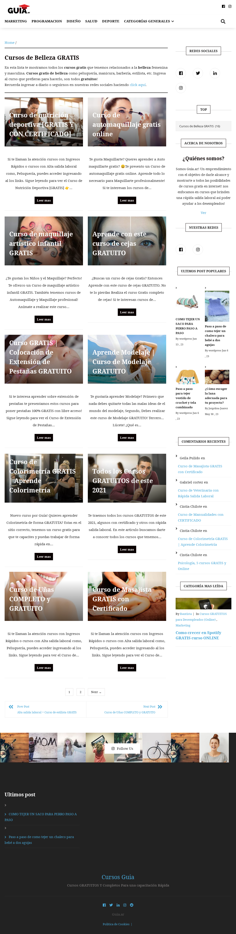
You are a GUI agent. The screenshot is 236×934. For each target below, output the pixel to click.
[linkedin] (215, 73)
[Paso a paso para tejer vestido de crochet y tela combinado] (188, 375)
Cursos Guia (118, 877)
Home (10, 42)
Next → (96, 692)
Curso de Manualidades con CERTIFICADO (201, 517)
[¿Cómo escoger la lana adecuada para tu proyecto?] (217, 375)
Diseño (74, 21)
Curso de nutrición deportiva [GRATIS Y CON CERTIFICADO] (41, 124)
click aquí (138, 84)
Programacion (47, 21)
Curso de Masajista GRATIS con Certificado (122, 599)
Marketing (16, 21)
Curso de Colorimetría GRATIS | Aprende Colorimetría (203, 541)
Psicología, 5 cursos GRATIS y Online (202, 565)
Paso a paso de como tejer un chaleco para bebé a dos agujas (215, 335)
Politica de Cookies (116, 924)
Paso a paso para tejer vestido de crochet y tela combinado (186, 398)
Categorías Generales (147, 21)
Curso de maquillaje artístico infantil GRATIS (41, 243)
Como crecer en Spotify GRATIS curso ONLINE (198, 635)
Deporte (110, 21)
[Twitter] (198, 73)
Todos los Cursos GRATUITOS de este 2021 (122, 480)
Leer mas (44, 200)
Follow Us (125, 748)
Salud (91, 21)
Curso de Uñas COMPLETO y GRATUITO (31, 599)
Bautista (186, 614)
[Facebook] (181, 73)
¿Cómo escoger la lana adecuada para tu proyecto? (216, 396)
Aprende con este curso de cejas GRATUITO (119, 243)
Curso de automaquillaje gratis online (126, 124)
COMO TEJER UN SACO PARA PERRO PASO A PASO (188, 326)
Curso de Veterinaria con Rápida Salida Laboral (198, 493)
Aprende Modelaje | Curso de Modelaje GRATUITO (123, 361)
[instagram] (181, 88)
